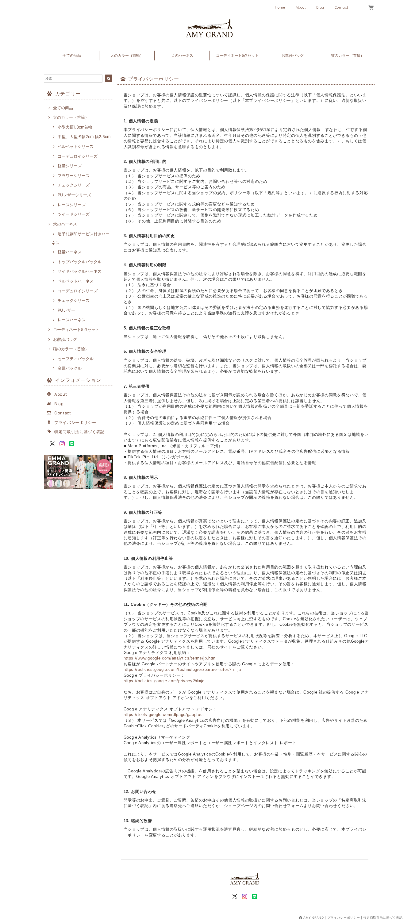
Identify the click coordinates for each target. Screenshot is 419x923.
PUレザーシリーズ (74, 194)
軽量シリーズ (70, 165)
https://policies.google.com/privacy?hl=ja (164, 681)
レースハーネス (72, 319)
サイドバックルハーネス (80, 271)
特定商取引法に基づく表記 (79, 431)
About (301, 7)
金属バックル (70, 368)
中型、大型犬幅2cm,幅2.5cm (84, 136)
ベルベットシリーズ (76, 146)
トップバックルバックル (80, 261)
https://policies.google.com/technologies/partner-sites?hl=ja (182, 669)
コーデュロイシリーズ (78, 156)
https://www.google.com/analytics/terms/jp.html (170, 658)
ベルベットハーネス (76, 281)
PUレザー (66, 310)
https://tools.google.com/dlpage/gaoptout (164, 714)
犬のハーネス (182, 55)
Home (280, 7)
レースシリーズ (72, 204)
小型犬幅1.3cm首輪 (75, 127)
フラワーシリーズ (74, 175)
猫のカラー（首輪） (347, 55)
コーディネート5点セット (237, 55)
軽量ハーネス (70, 251)
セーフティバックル (76, 358)
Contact (341, 7)
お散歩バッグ (293, 55)
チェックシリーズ (74, 185)
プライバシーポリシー (75, 422)
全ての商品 (72, 55)
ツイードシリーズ (74, 214)
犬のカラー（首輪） (127, 55)
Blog (320, 7)
